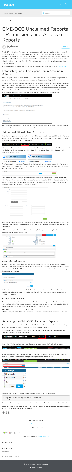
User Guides (18, 13)
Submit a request (58, 4)
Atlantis (11, 13)
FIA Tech (4, 13)
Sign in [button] (67, 4)
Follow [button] (65, 47)
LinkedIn (9, 412)
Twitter (6, 412)
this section (62, 66)
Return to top (6, 442)
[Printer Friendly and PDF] (11, 433)
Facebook (3, 412)
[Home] (8, 5)
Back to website (36, 467)
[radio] (31, 424)
